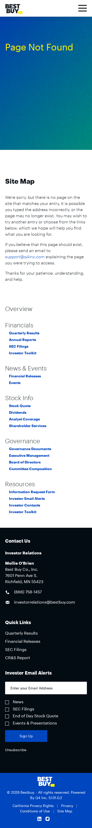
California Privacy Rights (33, 805)
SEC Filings (18, 346)
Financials (19, 325)
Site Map (64, 811)
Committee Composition (30, 469)
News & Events (26, 368)
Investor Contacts (24, 505)
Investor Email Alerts (27, 498)
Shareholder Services (27, 426)
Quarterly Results (24, 333)
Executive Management (29, 455)
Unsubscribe (15, 750)
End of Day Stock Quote (35, 715)
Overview (18, 309)
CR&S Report (17, 657)
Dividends (17, 412)
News (18, 701)
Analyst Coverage (24, 419)
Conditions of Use (35, 811)
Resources (20, 484)
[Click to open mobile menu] (82, 9)
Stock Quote (20, 406)
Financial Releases (25, 376)
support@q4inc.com (25, 256)
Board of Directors (25, 462)
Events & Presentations (35, 723)
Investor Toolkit (22, 353)
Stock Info (19, 398)
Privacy (67, 805)
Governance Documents (30, 449)
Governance (22, 441)
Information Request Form (32, 492)
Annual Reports (22, 339)
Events (14, 383)
